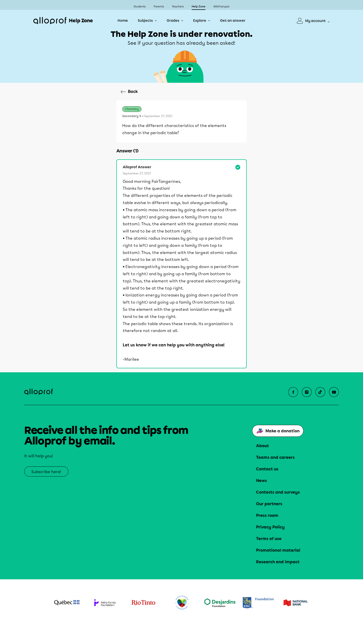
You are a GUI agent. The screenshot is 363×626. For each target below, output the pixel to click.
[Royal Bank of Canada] (258, 602)
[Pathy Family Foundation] (105, 603)
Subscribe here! (46, 471)
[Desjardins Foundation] (219, 602)
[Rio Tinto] (143, 603)
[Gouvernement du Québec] (66, 602)
